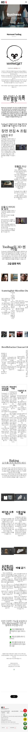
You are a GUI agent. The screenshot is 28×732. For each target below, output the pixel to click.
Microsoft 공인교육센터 (5, 711)
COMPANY (3, 712)
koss (4, 2)
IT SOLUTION (22, 711)
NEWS (8, 712)
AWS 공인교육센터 (15, 711)
